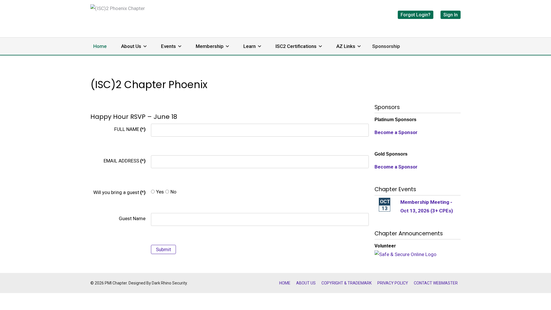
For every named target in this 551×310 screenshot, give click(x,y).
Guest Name (132, 218)
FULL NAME (129, 129)
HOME (284, 283)
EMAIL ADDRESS (124, 161)
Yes (160, 192)
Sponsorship (386, 46)
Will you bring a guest (119, 192)
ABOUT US (306, 283)
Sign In (450, 15)
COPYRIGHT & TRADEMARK (346, 283)
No (173, 192)
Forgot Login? (415, 15)
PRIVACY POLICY (392, 283)
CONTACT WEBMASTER (436, 283)
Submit (163, 249)
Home (100, 46)
